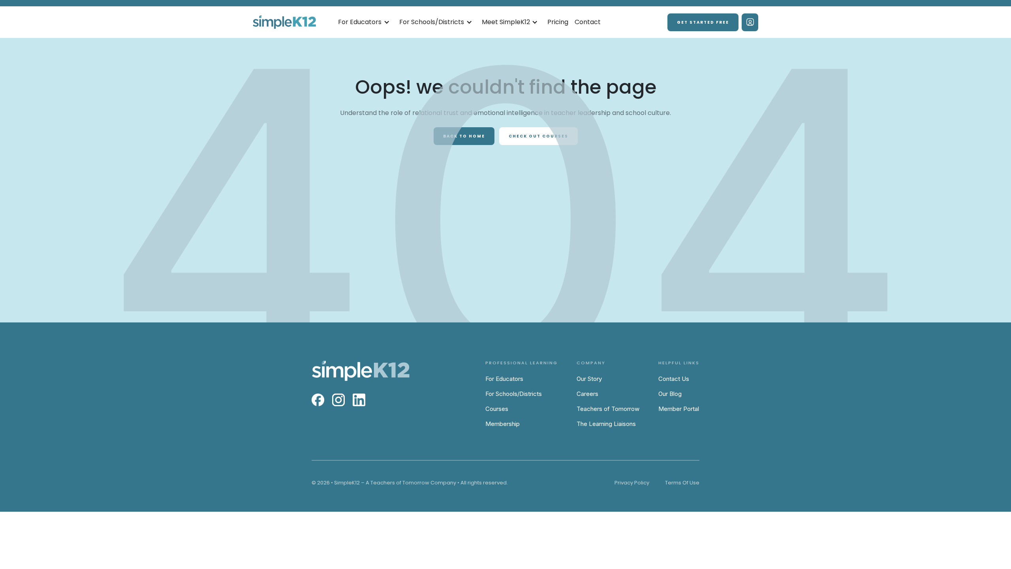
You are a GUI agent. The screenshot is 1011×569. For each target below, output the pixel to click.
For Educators (504, 378)
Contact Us (673, 378)
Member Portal (678, 409)
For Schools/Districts (513, 394)
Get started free (703, 22)
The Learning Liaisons (606, 424)
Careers (587, 394)
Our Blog (670, 394)
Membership (502, 424)
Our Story (589, 378)
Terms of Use (682, 482)
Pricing (557, 21)
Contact (588, 21)
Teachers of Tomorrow (608, 409)
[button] (364, 22)
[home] (284, 22)
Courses (496, 409)
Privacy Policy (631, 482)
